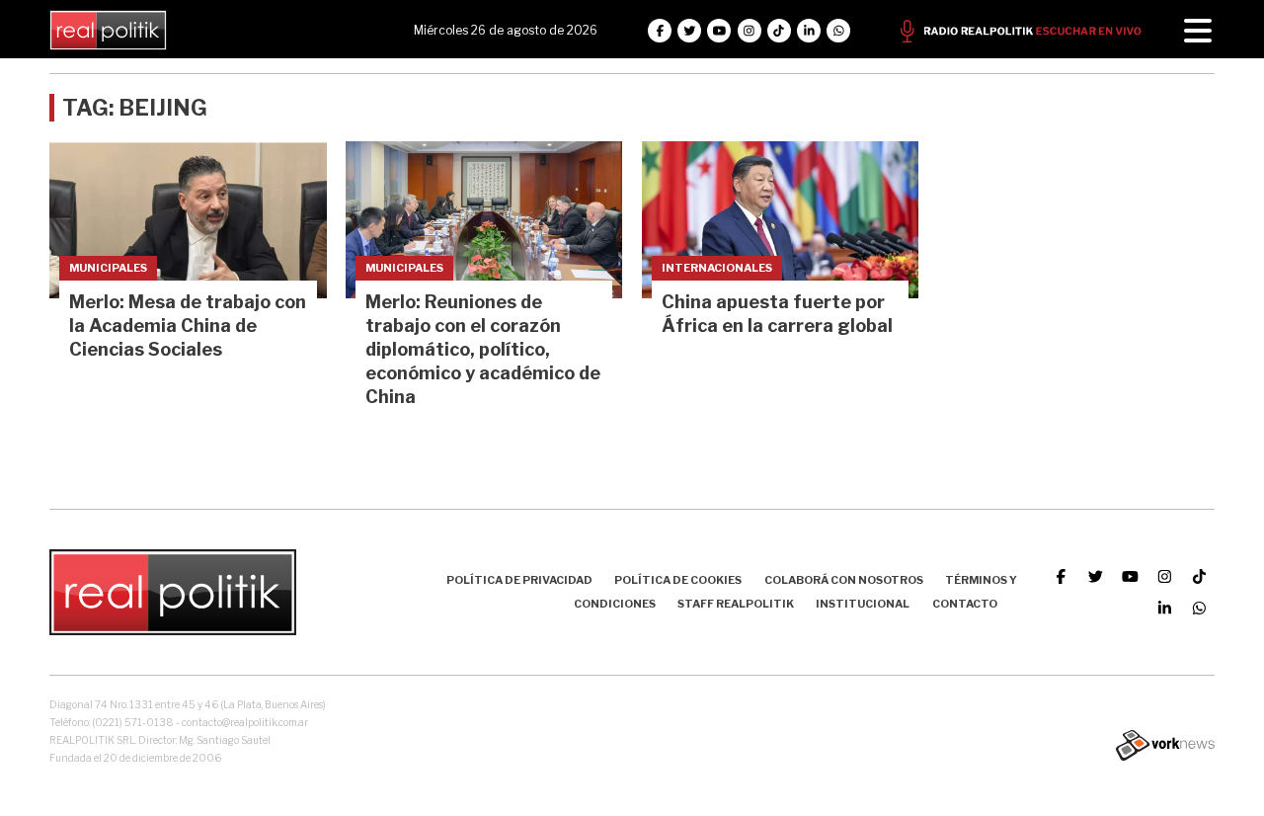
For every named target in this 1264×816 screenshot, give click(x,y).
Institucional (862, 604)
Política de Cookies (678, 580)
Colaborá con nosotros (843, 580)
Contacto (964, 604)
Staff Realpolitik (735, 604)
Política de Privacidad (519, 580)
